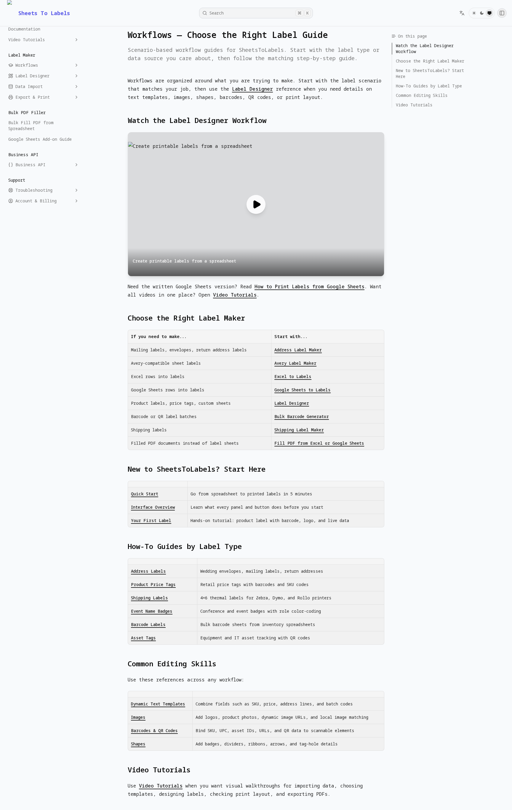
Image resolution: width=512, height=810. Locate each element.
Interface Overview (153, 507)
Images (138, 717)
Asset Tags (143, 638)
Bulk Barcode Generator (301, 416)
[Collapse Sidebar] (502, 13)
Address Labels (148, 571)
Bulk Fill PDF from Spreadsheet (31, 125)
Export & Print (32, 97)
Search (259, 13)
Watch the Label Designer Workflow (197, 120)
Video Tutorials (26, 39)
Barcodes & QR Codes (154, 730)
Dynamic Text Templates (158, 704)
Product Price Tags (153, 584)
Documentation (24, 29)
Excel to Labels (292, 376)
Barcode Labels (148, 624)
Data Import (29, 86)
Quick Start (144, 494)
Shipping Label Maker (299, 430)
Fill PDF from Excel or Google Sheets (319, 443)
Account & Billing (36, 201)
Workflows (26, 65)
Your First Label (151, 520)
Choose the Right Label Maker (186, 318)
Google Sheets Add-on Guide (40, 139)
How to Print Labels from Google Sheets (309, 286)
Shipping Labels (149, 598)
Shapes (138, 744)
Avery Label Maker (295, 363)
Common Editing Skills (172, 663)
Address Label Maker (298, 350)
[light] (474, 13)
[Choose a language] (461, 13)
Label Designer (32, 76)
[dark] (482, 13)
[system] (489, 13)
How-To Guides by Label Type (185, 546)
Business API (30, 164)
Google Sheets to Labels (302, 390)
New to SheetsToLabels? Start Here (196, 469)
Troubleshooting (33, 190)
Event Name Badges (151, 611)
